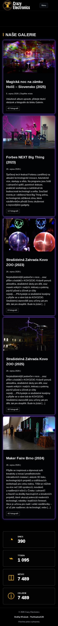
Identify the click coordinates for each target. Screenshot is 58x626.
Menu (44, 5)
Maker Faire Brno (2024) (25, 458)
